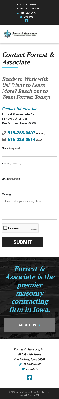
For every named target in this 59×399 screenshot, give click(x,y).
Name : (11, 148)
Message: (7, 194)
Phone (11, 163)
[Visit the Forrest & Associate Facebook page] (26, 21)
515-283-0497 (21, 133)
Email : (11, 178)
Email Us (28, 16)
